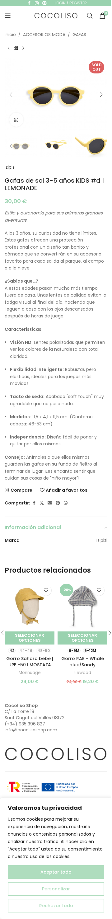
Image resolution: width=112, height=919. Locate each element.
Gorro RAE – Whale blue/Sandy (82, 661)
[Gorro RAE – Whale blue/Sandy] (82, 606)
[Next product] (23, 48)
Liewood (82, 673)
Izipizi (10, 167)
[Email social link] (50, 503)
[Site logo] (56, 15)
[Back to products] (16, 48)
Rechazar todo (56, 906)
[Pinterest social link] (58, 503)
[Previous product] (8, 48)
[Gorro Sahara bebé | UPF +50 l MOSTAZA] (29, 606)
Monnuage (30, 673)
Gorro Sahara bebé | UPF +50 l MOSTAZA (29, 661)
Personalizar (56, 889)
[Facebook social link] (34, 503)
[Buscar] (90, 15)
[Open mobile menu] (8, 15)
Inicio (10, 34)
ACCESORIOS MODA (44, 34)
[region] (56, 858)
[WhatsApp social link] (65, 503)
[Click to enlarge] (16, 120)
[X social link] (42, 503)
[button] (11, 94)
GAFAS (79, 34)
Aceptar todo (56, 872)
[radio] (12, 650)
